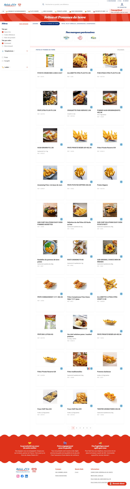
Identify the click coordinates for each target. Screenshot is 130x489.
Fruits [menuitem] (89, 11)
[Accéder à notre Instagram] (18, 476)
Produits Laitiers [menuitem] (62, 11)
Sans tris (7, 32)
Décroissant (8, 46)
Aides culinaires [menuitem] (48, 11)
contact (127, 0)
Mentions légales (97, 475)
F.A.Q (76, 472)
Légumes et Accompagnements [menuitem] (17, 11)
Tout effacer (23, 23)
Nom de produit (9, 37)
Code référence (9, 35)
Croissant (7, 43)
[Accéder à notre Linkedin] (26, 476)
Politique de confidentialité (101, 479)
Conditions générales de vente (102, 472)
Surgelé (7, 61)
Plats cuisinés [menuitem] (34, 11)
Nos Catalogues (112, 0)
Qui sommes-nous (61, 472)
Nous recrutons (61, 475)
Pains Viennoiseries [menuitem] (77, 11)
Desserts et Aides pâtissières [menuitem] (103, 11)
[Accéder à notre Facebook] (22, 476)
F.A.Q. (120, 0)
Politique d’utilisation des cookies (103, 482)
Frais (6, 57)
